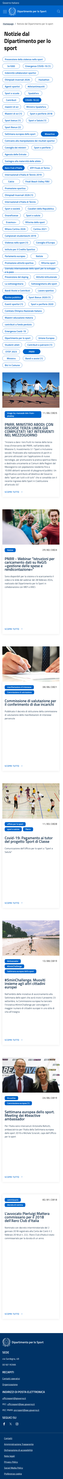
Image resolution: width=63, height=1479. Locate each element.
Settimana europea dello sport (20, 971)
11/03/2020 (49, 823)
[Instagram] (17, 1424)
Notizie (10, 550)
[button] (13, 1473)
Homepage (8, 24)
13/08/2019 (49, 960)
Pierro (28, 829)
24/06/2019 (49, 1097)
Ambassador (12, 961)
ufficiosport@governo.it (14, 1398)
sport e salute (13, 829)
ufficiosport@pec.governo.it (21, 1404)
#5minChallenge (14, 966)
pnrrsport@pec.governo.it (26, 1410)
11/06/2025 (49, 412)
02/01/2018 (49, 1199)
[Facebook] (4, 1424)
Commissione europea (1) (18, 1103)
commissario (12, 1199)
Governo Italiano (11, 3)
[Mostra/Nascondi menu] (5, 11)
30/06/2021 (49, 686)
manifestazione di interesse (19, 687)
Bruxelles (11, 1098)
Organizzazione (10, 1384)
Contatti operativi (11, 1378)
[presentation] (58, 11)
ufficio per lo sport (15, 824)
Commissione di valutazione (19, 692)
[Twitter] (11, 1424)
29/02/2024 (49, 549)
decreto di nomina (15, 1204)
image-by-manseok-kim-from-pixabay (21, 415)
